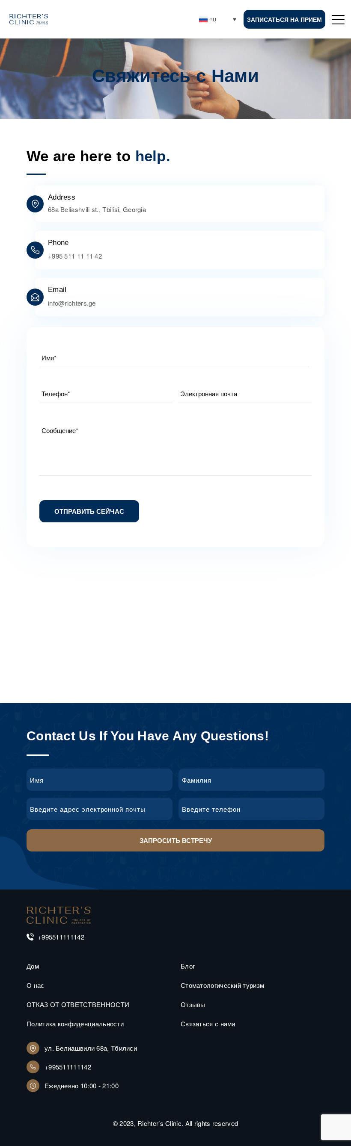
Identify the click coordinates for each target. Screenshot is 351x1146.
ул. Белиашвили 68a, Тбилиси (91, 1047)
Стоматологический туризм (222, 985)
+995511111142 (61, 937)
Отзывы (193, 1004)
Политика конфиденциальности (75, 1023)
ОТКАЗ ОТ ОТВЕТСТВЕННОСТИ (78, 1004)
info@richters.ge (72, 303)
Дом (33, 966)
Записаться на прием (284, 19)
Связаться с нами (208, 1023)
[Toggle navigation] (339, 19)
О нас (36, 985)
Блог (188, 966)
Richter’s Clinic (159, 1123)
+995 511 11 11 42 (75, 256)
